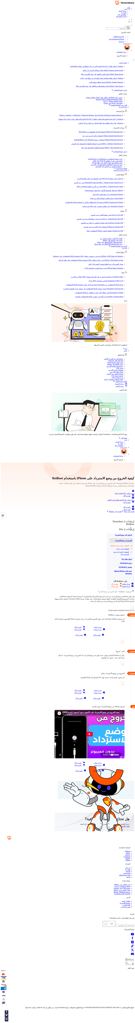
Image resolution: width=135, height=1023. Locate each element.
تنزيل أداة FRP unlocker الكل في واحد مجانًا (108, 244)
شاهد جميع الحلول (121, 381)
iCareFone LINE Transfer (122, 894)
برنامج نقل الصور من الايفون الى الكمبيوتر (108, 166)
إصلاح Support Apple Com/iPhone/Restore (109, 99)
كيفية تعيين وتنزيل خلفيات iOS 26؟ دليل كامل (107, 161)
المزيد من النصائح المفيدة (118, 105)
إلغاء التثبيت (126, 905)
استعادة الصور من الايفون (115, 374)
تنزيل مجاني (98, 627)
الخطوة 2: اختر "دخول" (122, 549)
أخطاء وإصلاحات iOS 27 (122, 886)
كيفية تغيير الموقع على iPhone (112, 240)
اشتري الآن (78, 627)
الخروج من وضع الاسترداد (123, 540)
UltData (127, 860)
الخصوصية (126, 873)
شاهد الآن (123, 438)
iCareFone (127, 857)
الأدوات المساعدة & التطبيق (120, 170)
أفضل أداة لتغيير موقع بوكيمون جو (111, 238)
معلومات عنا (122, 14)
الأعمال (127, 871)
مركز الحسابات (121, 52)
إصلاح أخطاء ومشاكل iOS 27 (112, 101)
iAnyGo (127, 855)
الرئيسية (128, 591)
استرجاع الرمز (125, 907)
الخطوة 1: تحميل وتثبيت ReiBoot (119, 545)
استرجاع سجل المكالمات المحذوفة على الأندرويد (106, 164)
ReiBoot (121, 591)
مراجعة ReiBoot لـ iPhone (122, 892)
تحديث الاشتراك (121, 16)
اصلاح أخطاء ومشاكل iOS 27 (113, 379)
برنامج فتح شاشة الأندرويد (114, 366)
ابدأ (126, 349)
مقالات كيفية (126, 901)
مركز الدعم (122, 11)
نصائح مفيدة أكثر (121, 168)
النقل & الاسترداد (123, 107)
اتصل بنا (123, 13)
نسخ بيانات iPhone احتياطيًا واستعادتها (123, 572)
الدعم (125, 9)
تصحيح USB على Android (122, 888)
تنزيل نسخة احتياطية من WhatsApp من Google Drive (105, 159)
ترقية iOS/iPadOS (126, 563)
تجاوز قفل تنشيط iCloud (115, 362)
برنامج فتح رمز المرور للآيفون (113, 359)
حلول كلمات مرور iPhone (122, 890)
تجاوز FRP (119, 368)
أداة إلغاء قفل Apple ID (115, 361)
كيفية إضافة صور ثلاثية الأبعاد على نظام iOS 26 (107, 163)
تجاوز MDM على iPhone (115, 364)
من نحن (127, 868)
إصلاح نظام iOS (127, 559)
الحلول (125, 351)
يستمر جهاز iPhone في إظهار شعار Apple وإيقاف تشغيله (104, 97)
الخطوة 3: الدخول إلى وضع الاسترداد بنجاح (121, 553)
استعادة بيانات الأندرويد (115, 370)
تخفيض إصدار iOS (117, 376)
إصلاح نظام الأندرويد (116, 372)
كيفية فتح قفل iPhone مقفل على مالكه (109, 242)
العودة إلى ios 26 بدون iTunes (113, 103)
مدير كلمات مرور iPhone (122, 884)
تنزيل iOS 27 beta (117, 377)
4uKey (128, 853)
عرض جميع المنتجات (120, 90)
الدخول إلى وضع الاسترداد (123, 535)
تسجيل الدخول (126, 43)
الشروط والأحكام (124, 875)
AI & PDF (124, 248)
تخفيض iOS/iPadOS (125, 567)
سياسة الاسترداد (125, 903)
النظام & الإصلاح (123, 63)
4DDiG (128, 858)
